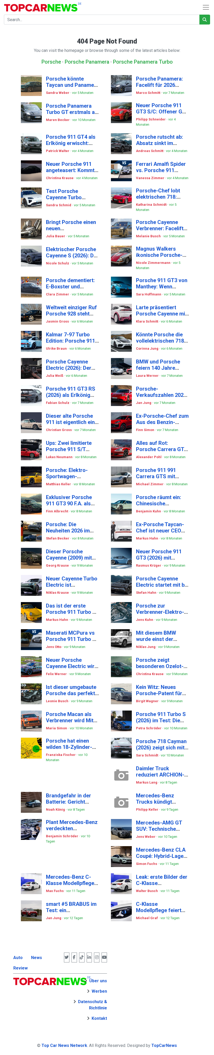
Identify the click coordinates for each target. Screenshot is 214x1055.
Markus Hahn (147, 538)
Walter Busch (147, 891)
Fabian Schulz (58, 403)
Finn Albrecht (57, 511)
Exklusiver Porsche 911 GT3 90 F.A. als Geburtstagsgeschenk (72, 503)
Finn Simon (145, 430)
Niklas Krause (58, 593)
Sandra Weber (58, 93)
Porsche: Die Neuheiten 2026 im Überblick (68, 530)
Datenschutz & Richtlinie (92, 1004)
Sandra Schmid (59, 205)
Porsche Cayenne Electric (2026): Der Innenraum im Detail (69, 368)
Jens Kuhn (145, 620)
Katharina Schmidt (151, 205)
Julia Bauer (56, 236)
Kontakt (99, 1018)
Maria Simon (57, 728)
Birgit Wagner (147, 701)
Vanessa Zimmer (150, 178)
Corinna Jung (147, 348)
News (36, 957)
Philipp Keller (147, 809)
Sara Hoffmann (149, 294)
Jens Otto (54, 647)
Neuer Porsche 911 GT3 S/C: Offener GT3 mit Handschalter (162, 111)
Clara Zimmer (58, 294)
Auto (18, 957)
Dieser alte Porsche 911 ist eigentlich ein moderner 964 (70, 422)
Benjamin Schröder (62, 836)
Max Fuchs (55, 891)
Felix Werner (57, 674)
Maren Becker (58, 120)
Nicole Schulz (58, 263)
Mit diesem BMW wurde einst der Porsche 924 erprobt (160, 639)
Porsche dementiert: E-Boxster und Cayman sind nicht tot (72, 286)
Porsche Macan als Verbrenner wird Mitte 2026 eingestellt (72, 720)
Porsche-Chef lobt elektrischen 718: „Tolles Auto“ (158, 196)
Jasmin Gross (58, 321)
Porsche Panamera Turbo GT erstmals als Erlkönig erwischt (72, 112)
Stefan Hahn (146, 593)
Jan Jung (144, 403)
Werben (99, 991)
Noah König (56, 809)
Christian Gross (59, 430)
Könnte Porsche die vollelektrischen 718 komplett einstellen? (160, 340)
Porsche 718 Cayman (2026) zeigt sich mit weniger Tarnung (161, 747)
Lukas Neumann (59, 457)
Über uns (98, 980)
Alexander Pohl (149, 457)
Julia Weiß (55, 376)
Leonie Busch (57, 701)
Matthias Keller (59, 484)
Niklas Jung (146, 647)
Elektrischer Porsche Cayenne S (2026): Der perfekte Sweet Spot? (72, 255)
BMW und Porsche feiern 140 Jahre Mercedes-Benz (158, 368)
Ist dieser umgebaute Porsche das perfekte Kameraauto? (72, 693)
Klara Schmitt (147, 321)
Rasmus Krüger (149, 565)
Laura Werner (147, 376)
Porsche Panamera (87, 62)
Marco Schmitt (148, 93)
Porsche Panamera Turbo (143, 62)
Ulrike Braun (57, 348)
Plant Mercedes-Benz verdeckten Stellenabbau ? (72, 828)
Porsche (51, 62)
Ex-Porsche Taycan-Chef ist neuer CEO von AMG (160, 530)
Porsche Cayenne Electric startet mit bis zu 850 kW (162, 584)
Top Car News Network (64, 1045)
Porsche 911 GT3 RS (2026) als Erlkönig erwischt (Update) (70, 395)
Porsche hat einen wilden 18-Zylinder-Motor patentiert (69, 747)
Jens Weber (146, 837)
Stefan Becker (58, 538)
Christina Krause (60, 178)
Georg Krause (58, 565)
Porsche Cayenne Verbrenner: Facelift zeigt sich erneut (159, 228)
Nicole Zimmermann (153, 263)
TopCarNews (164, 1045)
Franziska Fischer (61, 755)
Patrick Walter (58, 151)
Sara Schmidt (147, 755)
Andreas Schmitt (150, 151)
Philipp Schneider (151, 119)
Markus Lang (147, 782)
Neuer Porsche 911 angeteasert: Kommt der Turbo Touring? (70, 170)
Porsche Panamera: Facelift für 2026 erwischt (159, 85)
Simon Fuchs (147, 864)
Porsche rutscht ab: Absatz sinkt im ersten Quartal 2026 (159, 143)
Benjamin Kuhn (149, 511)
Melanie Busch (149, 236)
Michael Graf (147, 918)
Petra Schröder (149, 728)
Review (20, 968)
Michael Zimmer (150, 484)
